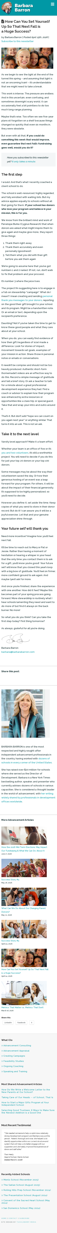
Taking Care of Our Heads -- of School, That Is (27, 1097)
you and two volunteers (14, 452)
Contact (13, 1218)
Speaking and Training (15, 1071)
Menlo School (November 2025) (21, 1180)
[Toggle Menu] (52, 4)
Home (4, 1218)
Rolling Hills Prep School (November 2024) (27, 1190)
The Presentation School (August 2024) (25, 1195)
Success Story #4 (10, 879)
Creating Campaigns (14, 1056)
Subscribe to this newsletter (17, 41)
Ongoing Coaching (13, 1066)
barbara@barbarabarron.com (18, 652)
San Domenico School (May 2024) (21, 1208)
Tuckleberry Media (26, 1222)
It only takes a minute (23, 161)
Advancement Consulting (17, 1045)
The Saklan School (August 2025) (21, 1185)
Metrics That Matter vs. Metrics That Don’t (22, 1007)
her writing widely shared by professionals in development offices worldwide (28, 797)
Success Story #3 (10, 940)
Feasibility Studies (13, 1061)
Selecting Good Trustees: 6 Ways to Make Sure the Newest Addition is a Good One (28, 1111)
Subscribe (24, 1218)
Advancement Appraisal (16, 1051)
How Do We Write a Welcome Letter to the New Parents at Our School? (26, 1090)
